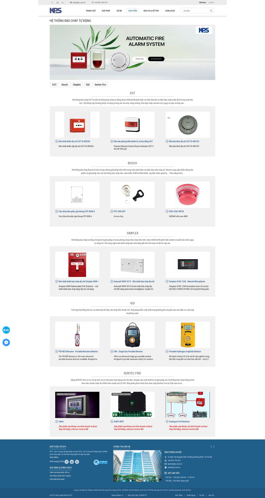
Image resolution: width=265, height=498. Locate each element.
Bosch (65, 84)
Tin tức (201, 495)
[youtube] (72, 461)
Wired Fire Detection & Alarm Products (130, 421)
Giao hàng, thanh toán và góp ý (60, 475)
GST (54, 84)
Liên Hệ (211, 495)
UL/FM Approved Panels (69, 421)
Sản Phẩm (132, 10)
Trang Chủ (91, 10)
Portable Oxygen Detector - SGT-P (183, 351)
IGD (88, 84)
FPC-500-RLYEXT (121, 211)
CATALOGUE (170, 10)
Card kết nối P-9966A (123, 141)
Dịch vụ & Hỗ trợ (151, 10)
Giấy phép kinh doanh (57, 479)
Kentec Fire (100, 84)
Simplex (77, 84)
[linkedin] (77, 461)
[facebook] (66, 461)
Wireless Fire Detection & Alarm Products (186, 421)
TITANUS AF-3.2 (176, 211)
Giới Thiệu (178, 495)
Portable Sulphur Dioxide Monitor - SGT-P (131, 351)
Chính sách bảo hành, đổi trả (59, 472)
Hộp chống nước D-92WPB (70, 141)
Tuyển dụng (190, 495)
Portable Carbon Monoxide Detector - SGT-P (77, 351)
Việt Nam (202, 2)
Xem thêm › (54, 457)
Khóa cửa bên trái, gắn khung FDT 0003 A (76, 211)
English (211, 2)
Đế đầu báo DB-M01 (177, 141)
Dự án (119, 10)
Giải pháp (106, 10)
